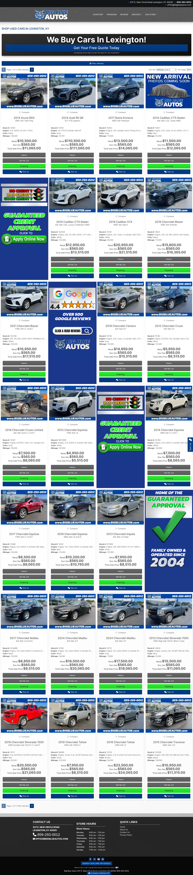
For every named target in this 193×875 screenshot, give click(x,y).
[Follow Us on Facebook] (90, 859)
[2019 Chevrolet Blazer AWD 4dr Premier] (169, 195)
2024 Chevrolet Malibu (72, 639)
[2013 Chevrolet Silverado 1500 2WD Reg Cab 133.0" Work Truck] (169, 611)
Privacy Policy (126, 835)
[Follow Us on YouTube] (98, 859)
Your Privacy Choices (109, 867)
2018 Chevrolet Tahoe (121, 743)
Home (122, 827)
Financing (24, 166)
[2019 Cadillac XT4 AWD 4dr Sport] (120, 195)
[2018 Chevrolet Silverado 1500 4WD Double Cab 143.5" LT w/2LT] (24, 715)
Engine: (6, 130)
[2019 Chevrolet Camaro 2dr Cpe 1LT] (120, 299)
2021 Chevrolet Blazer (24, 327)
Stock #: (6, 128)
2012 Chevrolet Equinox (72, 431)
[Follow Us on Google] (102, 859)
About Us (124, 829)
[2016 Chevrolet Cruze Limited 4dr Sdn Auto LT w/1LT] (24, 403)
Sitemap (100, 867)
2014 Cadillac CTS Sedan (169, 119)
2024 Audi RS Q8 (72, 119)
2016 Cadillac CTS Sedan (72, 223)
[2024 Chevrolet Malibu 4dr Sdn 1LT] (72, 611)
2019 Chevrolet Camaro (121, 327)
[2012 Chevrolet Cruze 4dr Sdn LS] (169, 299)
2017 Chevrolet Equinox (24, 535)
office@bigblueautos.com (179, 5)
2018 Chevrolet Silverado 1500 (24, 743)
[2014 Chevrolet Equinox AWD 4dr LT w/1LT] (169, 403)
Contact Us (125, 832)
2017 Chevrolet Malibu (24, 639)
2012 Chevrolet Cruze (169, 327)
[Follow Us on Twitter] (94, 859)
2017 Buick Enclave (120, 119)
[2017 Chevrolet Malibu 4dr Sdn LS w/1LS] (24, 611)
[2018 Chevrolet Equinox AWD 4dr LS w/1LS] (72, 507)
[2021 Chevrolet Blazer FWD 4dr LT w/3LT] (24, 299)
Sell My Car (24, 160)
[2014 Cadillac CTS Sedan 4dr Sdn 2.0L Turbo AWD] (169, 91)
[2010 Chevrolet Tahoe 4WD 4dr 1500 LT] (72, 715)
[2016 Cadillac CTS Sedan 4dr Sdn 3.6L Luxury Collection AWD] (72, 195)
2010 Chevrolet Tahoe (72, 743)
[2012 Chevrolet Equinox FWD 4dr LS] (72, 403)
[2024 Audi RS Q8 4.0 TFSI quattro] (72, 91)
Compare (25, 112)
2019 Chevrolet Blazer (169, 223)
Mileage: (6, 136)
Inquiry (24, 155)
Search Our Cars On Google (96, 863)
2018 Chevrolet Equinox (72, 535)
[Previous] (4, 70)
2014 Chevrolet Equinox (169, 431)
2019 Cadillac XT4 (120, 223)
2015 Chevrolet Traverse (169, 743)
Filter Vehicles (97, 63)
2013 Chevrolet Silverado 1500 (169, 639)
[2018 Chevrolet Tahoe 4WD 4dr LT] (120, 715)
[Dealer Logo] (51, 14)
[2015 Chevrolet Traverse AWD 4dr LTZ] (169, 715)
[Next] (32, 70)
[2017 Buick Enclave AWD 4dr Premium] (120, 91)
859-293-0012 (184, 2)
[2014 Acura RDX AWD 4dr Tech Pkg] (24, 91)
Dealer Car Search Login (80, 867)
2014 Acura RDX (24, 119)
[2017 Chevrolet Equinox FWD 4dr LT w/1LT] (24, 507)
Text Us (25, 172)
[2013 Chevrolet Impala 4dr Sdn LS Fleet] (120, 507)
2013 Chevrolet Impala (120, 535)
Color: (5, 133)
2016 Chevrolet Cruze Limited (24, 431)
